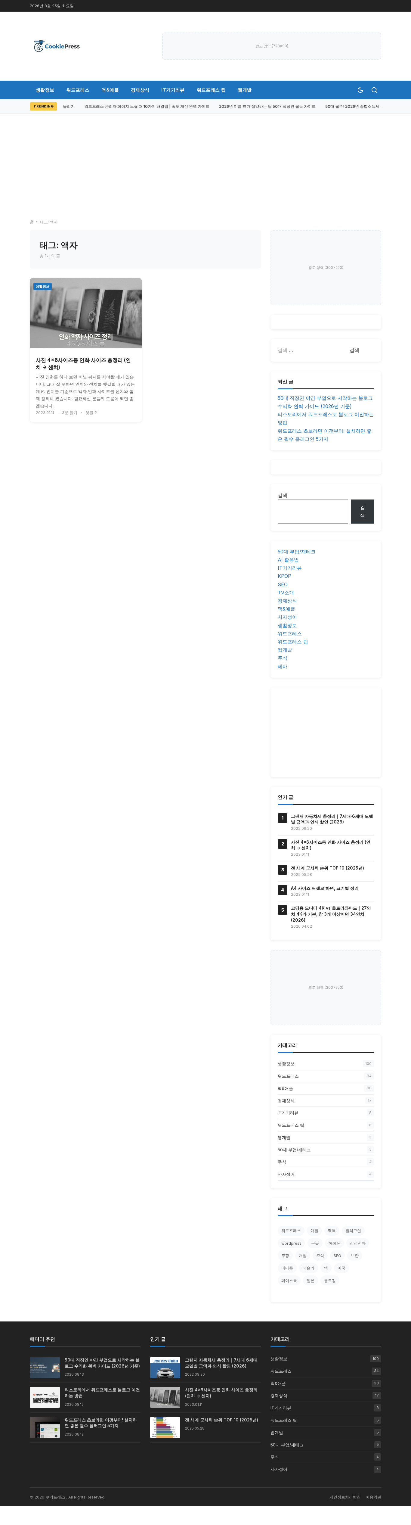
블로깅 (330, 1280)
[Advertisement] (205, 159)
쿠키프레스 (55, 1497)
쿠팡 (285, 1255)
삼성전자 (358, 1243)
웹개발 (245, 90)
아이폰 (334, 1243)
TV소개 (286, 593)
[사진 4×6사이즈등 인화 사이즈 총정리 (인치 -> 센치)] (86, 313)
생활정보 (45, 90)
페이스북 (289, 1280)
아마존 (287, 1267)
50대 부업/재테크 (297, 552)
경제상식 (140, 90)
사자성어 (287, 617)
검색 (282, 495)
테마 (282, 666)
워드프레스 (78, 90)
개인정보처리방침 (345, 1497)
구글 (315, 1243)
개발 (303, 1255)
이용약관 (373, 1497)
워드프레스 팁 (211, 90)
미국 (341, 1267)
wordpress (291, 1243)
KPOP (284, 576)
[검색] (374, 90)
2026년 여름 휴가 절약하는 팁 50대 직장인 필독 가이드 (263, 106)
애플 (314, 1230)
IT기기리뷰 (172, 90)
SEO (283, 584)
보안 (355, 1255)
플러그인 (353, 1230)
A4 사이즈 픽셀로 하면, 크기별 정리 (325, 888)
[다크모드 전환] (360, 90)
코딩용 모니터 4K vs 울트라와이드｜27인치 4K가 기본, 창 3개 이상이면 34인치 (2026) (331, 913)
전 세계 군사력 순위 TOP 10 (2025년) (327, 867)
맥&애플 (110, 90)
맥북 (332, 1230)
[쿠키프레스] (57, 46)
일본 (310, 1280)
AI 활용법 (288, 560)
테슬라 (308, 1267)
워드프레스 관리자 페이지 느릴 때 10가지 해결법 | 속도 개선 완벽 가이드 (142, 106)
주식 (282, 658)
